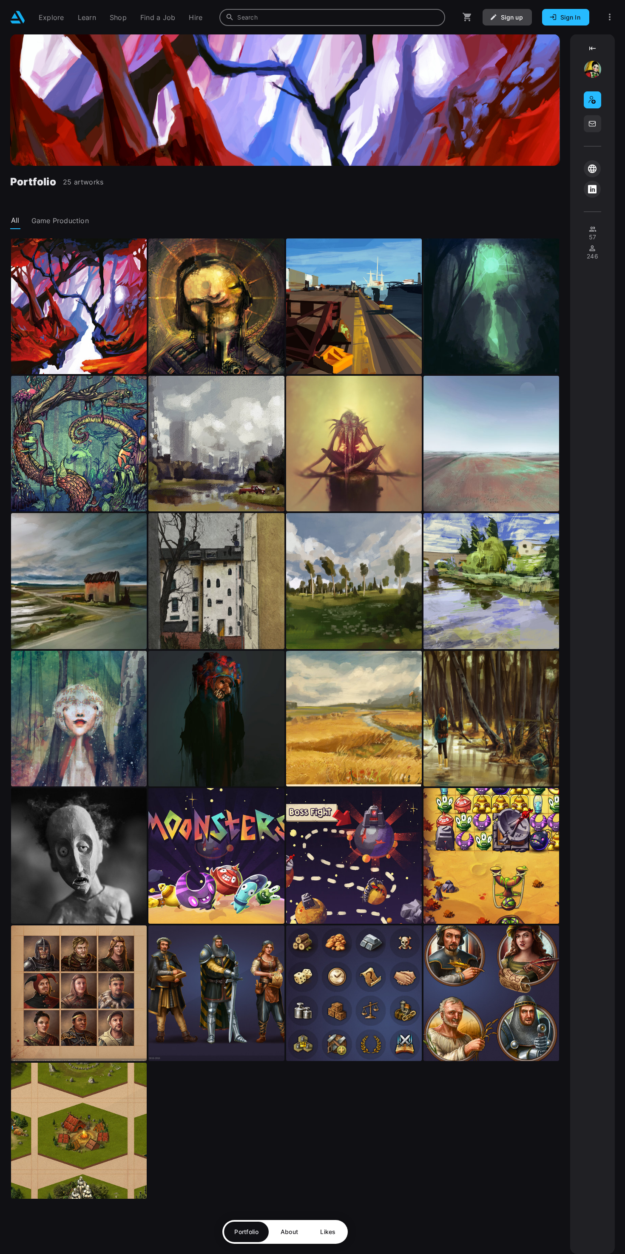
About (289, 1231)
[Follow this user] (592, 99)
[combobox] (332, 17)
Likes (327, 1231)
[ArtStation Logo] (17, 17)
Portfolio (246, 1231)
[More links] (610, 17)
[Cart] (467, 17)
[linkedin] (592, 189)
